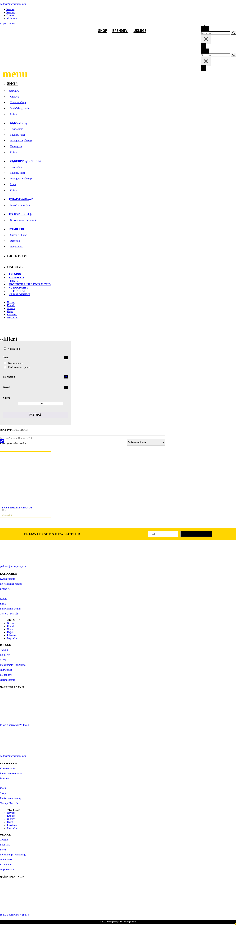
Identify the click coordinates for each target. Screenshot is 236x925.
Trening (15, 274)
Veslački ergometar (20, 108)
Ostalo (13, 114)
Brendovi (17, 256)
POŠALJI (196, 534)
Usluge (15, 267)
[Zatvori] (206, 39)
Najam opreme (19, 294)
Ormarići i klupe (18, 235)
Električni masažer (19, 199)
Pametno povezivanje (21, 214)
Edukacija (16, 277)
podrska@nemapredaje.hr (13, 4)
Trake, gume (16, 129)
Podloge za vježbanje (21, 140)
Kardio (3, 598)
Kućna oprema (15, 363)
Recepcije (15, 240)
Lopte (13, 184)
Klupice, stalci (17, 134)
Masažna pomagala (20, 205)
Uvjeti (10, 311)
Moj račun (11, 18)
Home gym (16, 146)
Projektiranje (16, 246)
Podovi (13, 229)
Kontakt (10, 12)
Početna (4, 438)
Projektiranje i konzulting (13, 664)
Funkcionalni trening (10, 608)
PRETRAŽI (35, 414)
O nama (10, 15)
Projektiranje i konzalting (30, 284)
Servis (13, 281)
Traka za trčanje (18, 102)
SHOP (110, 30)
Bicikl (13, 90)
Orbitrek (14, 96)
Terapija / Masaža (9, 613)
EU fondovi (17, 291)
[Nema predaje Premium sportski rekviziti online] (30, 26)
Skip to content (7, 23)
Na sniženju (14, 348)
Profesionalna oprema (19, 367)
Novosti (10, 9)
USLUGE (147, 30)
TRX (4, 510)
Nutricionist (18, 287)
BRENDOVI (128, 30)
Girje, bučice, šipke (20, 123)
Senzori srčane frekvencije (23, 220)
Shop (12, 83)
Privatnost (12, 314)
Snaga (3, 603)
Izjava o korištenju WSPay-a (14, 725)
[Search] (205, 29)
